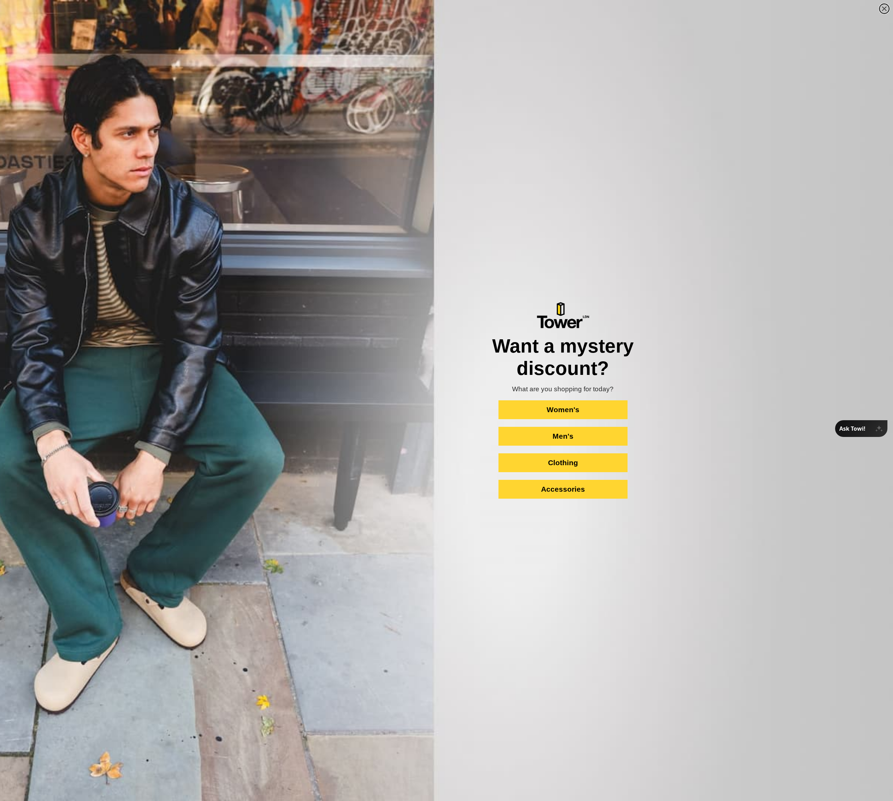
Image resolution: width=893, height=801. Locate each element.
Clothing (563, 463)
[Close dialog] (884, 9)
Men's (563, 436)
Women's (563, 410)
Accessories (563, 489)
